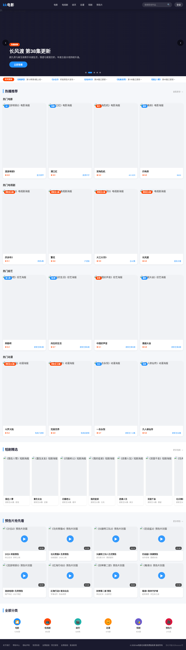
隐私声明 (26, 645)
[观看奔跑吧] (24, 312)
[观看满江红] (70, 140)
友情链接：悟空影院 (50, 645)
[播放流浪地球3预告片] (24, 580)
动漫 (82, 4)
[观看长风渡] (161, 226)
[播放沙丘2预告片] (24, 544)
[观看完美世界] (70, 398)
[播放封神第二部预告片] (115, 580)
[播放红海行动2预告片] (70, 580)
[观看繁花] (70, 226)
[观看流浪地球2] (24, 140)
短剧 (90, 4)
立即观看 (18, 64)
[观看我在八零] (16, 481)
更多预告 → (178, 521)
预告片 (99, 4)
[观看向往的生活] (70, 312)
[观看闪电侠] (161, 140)
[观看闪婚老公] (73, 481)
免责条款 (36, 645)
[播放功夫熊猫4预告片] (70, 544)
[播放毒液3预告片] (161, 580)
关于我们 (6, 645)
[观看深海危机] (115, 140)
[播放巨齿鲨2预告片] (161, 544)
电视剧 (65, 4)
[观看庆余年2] (24, 226)
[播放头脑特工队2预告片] (115, 544)
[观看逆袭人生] (130, 481)
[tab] (86, 72)
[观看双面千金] (159, 481)
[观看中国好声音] (115, 312)
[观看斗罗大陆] (24, 398)
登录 (179, 5)
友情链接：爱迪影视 (69, 645)
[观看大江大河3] (115, 226)
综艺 (74, 4)
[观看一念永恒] (115, 398)
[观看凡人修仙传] (161, 398)
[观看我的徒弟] (102, 481)
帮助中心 (16, 645)
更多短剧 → (178, 449)
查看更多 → (178, 91)
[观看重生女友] (45, 481)
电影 (8, 4)
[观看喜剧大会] (161, 312)
